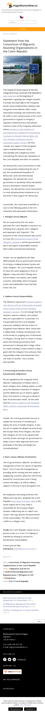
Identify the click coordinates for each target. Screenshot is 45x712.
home (5, 34)
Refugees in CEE (26, 575)
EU (11, 581)
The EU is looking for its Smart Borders (21, 610)
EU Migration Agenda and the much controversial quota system (19, 605)
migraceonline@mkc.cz (18, 647)
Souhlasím (30, 709)
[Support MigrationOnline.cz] (12, 671)
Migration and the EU (20, 568)
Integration (10, 578)
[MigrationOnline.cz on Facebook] (5, 659)
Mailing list (21, 659)
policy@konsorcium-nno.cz (25, 548)
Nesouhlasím (15, 709)
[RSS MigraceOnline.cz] (15, 659)
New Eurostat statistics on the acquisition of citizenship (17, 599)
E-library (13, 34)
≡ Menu (22, 29)
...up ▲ (39, 621)
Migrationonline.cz (22, 5)
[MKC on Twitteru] (10, 659)
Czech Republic (22, 581)
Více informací (25, 705)
